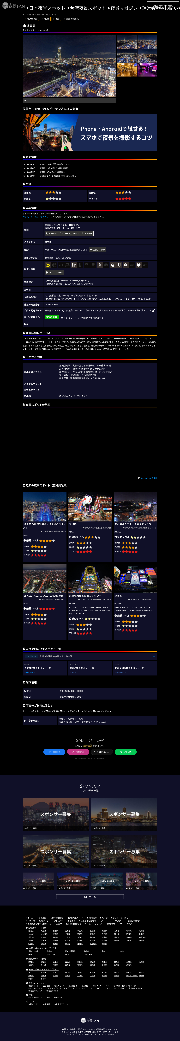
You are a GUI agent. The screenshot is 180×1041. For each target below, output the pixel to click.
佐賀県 (31, 944)
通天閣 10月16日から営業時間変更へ (54, 168)
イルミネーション (35, 988)
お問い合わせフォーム (70, 719)
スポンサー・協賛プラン (38, 921)
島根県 (43, 940)
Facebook (56, 752)
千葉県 (67, 934)
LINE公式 (127, 752)
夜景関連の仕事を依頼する (39, 924)
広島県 (67, 940)
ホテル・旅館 (119, 988)
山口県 (80, 940)
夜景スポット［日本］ (38, 928)
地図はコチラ (98, 249)
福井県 (141, 934)
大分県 (67, 944)
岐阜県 (43, 937)
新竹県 (92, 962)
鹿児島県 (93, 944)
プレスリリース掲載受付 (64, 921)
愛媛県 (116, 940)
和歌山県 (142, 937)
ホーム (30, 918)
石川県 (129, 934)
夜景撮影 (85, 986)
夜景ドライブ (59, 997)
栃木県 (129, 931)
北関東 (49, 951)
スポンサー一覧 (90, 897)
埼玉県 (55, 934)
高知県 (129, 940)
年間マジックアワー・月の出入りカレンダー (70, 233)
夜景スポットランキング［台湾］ (44, 969)
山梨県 (92, 934)
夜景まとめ (73, 986)
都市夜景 (49, 257)
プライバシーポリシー (122, 918)
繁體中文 (163, 6)
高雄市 (129, 962)
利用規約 (93, 918)
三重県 (67, 937)
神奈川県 (44, 934)
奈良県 (129, 937)
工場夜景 (46, 986)
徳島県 (92, 940)
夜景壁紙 (46, 1004)
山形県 (92, 931)
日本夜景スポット (47, 8)
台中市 (104, 962)
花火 (107, 986)
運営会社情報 (57, 918)
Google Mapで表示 (149, 478)
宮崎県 (80, 944)
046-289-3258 (88, 1029)
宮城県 (67, 931)
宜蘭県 (80, 965)
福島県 (104, 931)
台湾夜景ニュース (35, 991)
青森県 (43, 931)
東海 (122, 951)
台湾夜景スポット (88, 8)
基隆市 (67, 962)
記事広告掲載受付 (88, 921)
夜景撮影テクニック (62, 1004)
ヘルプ (105, 918)
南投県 (55, 965)
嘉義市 (43, 979)
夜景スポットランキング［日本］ (44, 948)
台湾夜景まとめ (52, 991)
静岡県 (55, 937)
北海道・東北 (33, 951)
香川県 (104, 940)
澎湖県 (104, 965)
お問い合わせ (134, 921)
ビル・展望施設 (63, 257)
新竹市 (80, 962)
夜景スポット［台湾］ (38, 959)
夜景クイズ (97, 986)
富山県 (116, 934)
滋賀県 (116, 937)
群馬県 (141, 931)
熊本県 (55, 944)
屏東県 (141, 962)
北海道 (31, 931)
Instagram (80, 752)
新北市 (43, 962)
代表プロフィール (76, 918)
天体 (91, 988)
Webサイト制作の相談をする (69, 924)
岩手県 (55, 931)
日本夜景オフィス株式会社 (83, 1032)
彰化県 (43, 965)
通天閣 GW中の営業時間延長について (55, 164)
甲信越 (86, 951)
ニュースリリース (94, 924)
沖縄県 (104, 944)
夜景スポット (33, 986)
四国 (67, 954)
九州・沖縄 (88, 954)
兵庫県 (104, 937)
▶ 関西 (56, 19)
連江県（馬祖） (132, 976)
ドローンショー (79, 988)
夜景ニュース (59, 986)
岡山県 (55, 940)
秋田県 (80, 931)
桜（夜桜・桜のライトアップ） (126, 986)
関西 (30, 954)
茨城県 (116, 931)
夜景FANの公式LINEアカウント (36, 217)
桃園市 (55, 962)
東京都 (31, 934)
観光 (98, 988)
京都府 (92, 937)
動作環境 (111, 924)
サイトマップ (126, 924)
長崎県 (43, 944)
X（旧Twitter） (103, 752)
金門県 (116, 965)
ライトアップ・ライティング (58, 988)
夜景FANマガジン (36, 983)
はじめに (42, 918)
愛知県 (31, 937)
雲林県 (31, 976)
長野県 (104, 934)
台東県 (31, 965)
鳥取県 (31, 940)
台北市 (31, 962)
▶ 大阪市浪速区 (30, 19)
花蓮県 (92, 965)
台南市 (116, 962)
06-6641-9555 (51, 304)
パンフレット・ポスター (112, 921)
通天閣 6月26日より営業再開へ (52, 172)
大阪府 (80, 937)
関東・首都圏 (70, 951)
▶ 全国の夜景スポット (72, 19)
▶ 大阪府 (45, 19)
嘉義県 (43, 976)
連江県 (129, 965)
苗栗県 (67, 965)
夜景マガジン (124, 8)
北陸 (103, 951)
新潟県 (80, 934)
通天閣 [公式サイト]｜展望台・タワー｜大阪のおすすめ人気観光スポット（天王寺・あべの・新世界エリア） (98, 310)
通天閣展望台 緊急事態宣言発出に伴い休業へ (58, 176)
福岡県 (141, 940)
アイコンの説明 (55, 272)
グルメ (107, 988)
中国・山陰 (51, 954)
